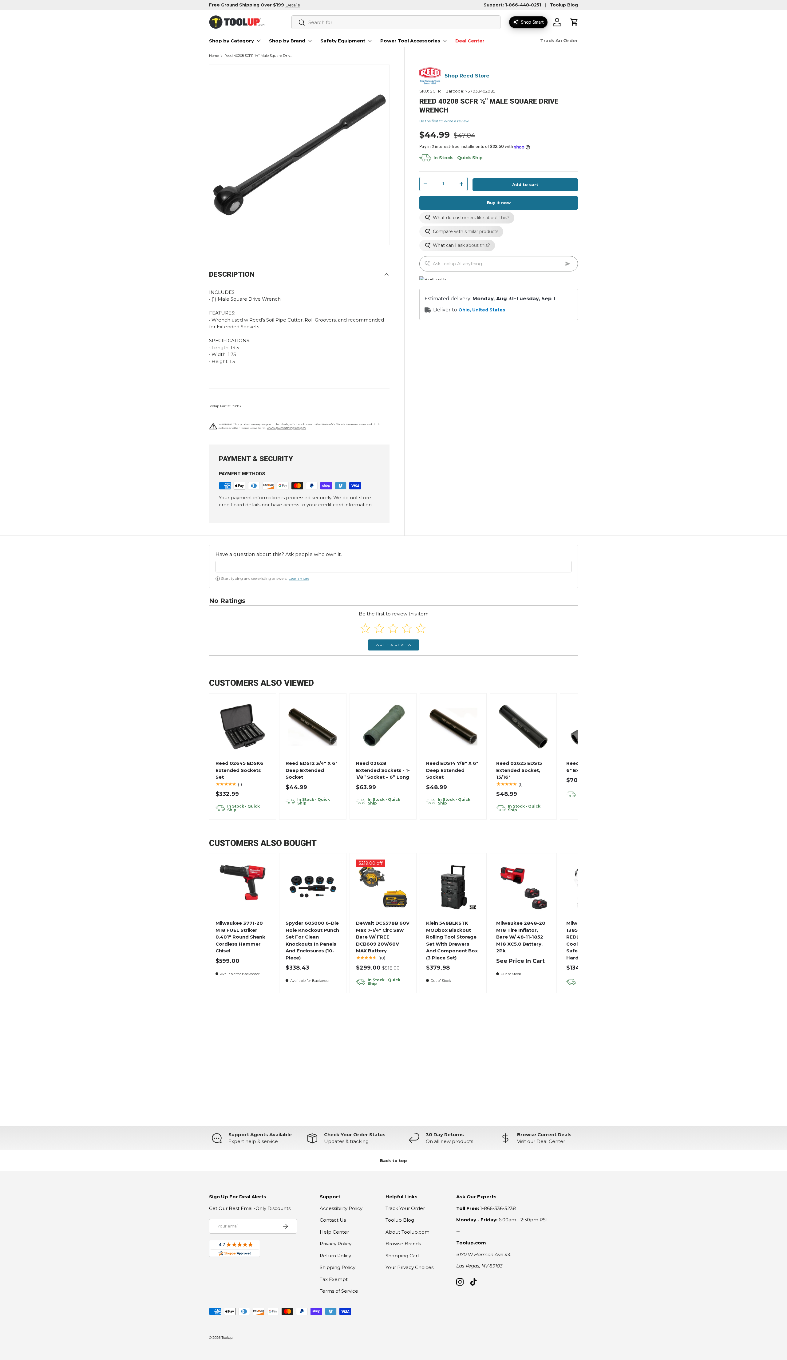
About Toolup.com (407, 1232)
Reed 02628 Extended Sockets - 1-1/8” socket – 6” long (383, 770)
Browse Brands (403, 1244)
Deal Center (469, 41)
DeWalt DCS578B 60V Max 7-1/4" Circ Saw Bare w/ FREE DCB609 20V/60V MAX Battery (382, 937)
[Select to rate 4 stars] (407, 628)
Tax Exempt (334, 1279)
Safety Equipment (342, 41)
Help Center (334, 1232)
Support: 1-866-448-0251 (512, 4)
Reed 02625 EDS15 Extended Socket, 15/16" (519, 770)
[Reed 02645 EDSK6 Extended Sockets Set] (242, 726)
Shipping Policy (337, 1267)
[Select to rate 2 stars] (379, 628)
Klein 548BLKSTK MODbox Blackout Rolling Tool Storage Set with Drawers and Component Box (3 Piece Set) (452, 940)
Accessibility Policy (341, 1208)
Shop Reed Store (467, 76)
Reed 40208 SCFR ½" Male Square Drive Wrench (259, 55)
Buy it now (499, 202)
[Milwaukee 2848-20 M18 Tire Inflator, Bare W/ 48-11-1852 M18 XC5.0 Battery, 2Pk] (523, 886)
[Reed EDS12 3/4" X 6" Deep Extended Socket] (312, 726)
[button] (574, 22)
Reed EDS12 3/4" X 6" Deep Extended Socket (312, 770)
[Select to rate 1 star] (365, 628)
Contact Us (333, 1220)
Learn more (299, 578)
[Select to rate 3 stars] (393, 628)
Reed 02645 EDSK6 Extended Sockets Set (239, 770)
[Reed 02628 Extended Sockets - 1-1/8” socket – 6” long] (382, 726)
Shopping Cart (402, 1256)
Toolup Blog (564, 4)
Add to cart (525, 184)
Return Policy (335, 1256)
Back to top (393, 1160)
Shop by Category (231, 41)
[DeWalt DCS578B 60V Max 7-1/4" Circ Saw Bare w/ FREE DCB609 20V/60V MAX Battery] (382, 886)
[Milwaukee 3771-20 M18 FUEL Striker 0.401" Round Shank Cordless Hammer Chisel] (242, 886)
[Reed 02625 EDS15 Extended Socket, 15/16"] (523, 726)
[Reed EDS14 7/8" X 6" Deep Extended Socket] (453, 726)
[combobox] (395, 22)
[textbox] (393, 566)
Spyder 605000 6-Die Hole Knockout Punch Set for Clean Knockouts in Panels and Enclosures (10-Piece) (312, 940)
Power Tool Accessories (410, 41)
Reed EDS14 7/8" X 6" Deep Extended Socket (452, 770)
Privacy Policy (335, 1244)
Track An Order (559, 40)
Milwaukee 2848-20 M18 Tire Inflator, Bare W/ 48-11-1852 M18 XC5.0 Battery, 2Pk (520, 937)
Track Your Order (405, 1208)
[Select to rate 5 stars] (420, 628)
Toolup (226, 1337)
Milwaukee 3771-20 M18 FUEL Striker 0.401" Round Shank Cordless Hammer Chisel (240, 937)
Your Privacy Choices (409, 1267)
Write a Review (393, 644)
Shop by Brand (287, 41)
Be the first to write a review (444, 121)
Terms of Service (339, 1291)
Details (292, 4)
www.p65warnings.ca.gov (286, 428)
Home (214, 55)
